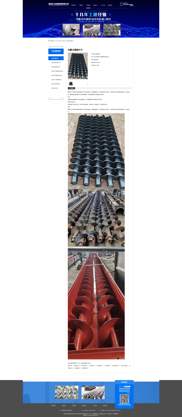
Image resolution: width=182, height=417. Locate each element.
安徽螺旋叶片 (78, 368)
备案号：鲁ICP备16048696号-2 (92, 415)
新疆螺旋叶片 (85, 368)
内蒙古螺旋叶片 (70, 40)
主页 (56, 40)
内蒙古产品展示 (62, 40)
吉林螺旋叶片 (100, 365)
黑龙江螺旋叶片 (124, 365)
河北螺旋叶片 (92, 365)
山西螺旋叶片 (76, 365)
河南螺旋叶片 (84, 365)
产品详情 (71, 88)
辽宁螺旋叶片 (107, 365)
